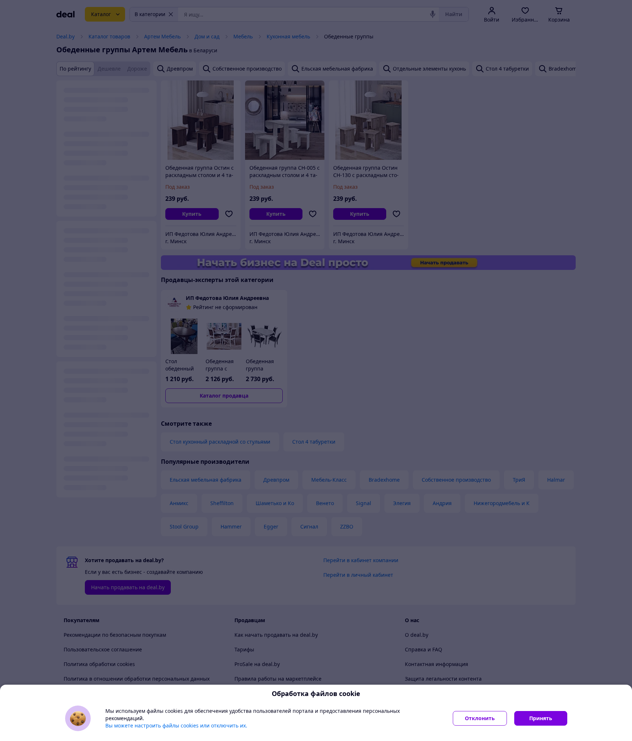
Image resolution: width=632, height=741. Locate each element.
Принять (540, 718)
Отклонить (480, 718)
